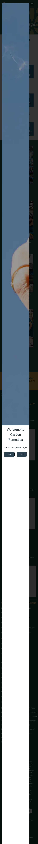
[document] (19, 422)
